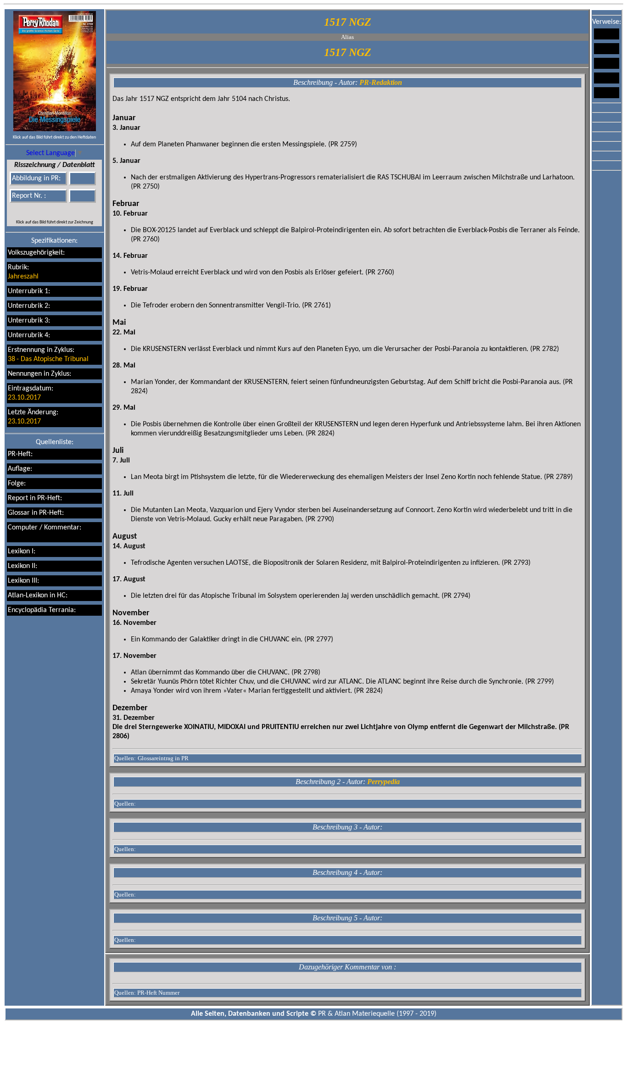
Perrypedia (383, 781)
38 (11, 359)
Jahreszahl (23, 276)
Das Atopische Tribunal (55, 359)
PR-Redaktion (380, 82)
